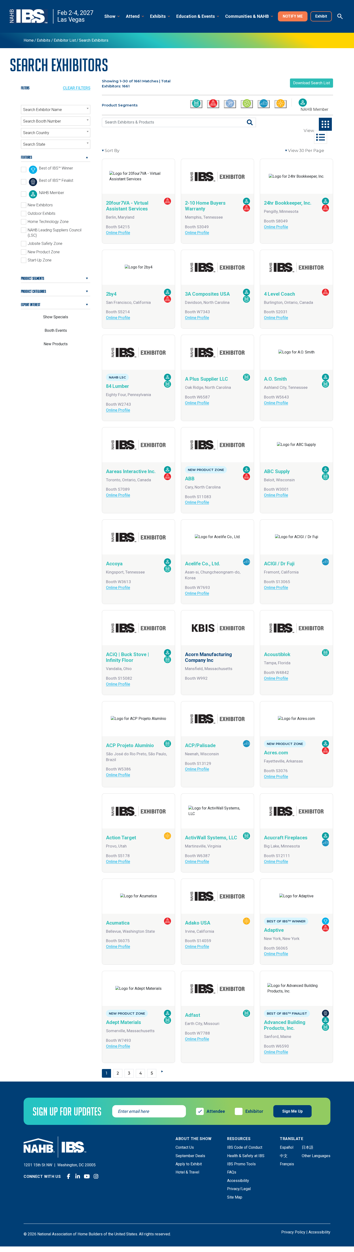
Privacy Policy (293, 1232)
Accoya (114, 564)
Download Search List (311, 83)
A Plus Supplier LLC (206, 379)
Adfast (192, 1015)
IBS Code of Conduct (244, 1147)
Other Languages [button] (316, 1156)
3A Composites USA (207, 294)
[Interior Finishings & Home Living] (264, 104)
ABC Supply (277, 471)
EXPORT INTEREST (30, 304)
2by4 (111, 294)
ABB (190, 479)
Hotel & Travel (187, 1172)
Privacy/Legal (239, 1189)
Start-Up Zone (40, 260)
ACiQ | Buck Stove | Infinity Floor (127, 657)
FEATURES (26, 157)
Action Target (121, 838)
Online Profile (118, 232)
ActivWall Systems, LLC (211, 838)
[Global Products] (247, 104)
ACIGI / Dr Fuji (279, 564)
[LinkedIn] (78, 1176)
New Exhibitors (40, 205)
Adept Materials (123, 1022)
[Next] (163, 1071)
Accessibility (238, 1180)
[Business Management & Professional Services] (213, 104)
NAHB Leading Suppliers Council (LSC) (54, 233)
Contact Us (185, 1147)
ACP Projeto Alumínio (130, 745)
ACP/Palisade (200, 745)
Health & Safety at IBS (245, 1156)
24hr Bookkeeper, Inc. (287, 203)
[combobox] (55, 109)
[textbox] (55, 109)
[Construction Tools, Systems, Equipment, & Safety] (230, 104)
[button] (112, 16)
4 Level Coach (279, 294)
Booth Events (56, 330)
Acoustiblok (277, 654)
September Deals (190, 1156)
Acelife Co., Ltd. (202, 564)
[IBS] (31, 16)
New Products (56, 344)
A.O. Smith (275, 379)
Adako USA (197, 923)
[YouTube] (87, 1176)
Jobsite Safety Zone (45, 243)
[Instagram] (96, 1176)
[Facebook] (68, 1176)
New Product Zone (44, 252)
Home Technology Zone (48, 221)
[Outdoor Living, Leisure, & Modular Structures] (281, 104)
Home (29, 40)
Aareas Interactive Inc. (131, 471)
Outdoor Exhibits (41, 213)
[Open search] (340, 16)
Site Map (234, 1197)
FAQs (231, 1172)
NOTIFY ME (293, 16)
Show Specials (55, 317)
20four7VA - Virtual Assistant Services (127, 206)
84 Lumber (117, 386)
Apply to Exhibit (189, 1164)
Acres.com (276, 753)
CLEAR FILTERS (76, 87)
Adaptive (274, 930)
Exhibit (321, 16)
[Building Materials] (196, 104)
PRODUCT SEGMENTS (32, 278)
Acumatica (118, 923)
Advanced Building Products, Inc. (284, 1025)
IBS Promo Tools (241, 1164)
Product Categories (33, 291)
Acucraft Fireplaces (286, 838)
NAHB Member (314, 109)
